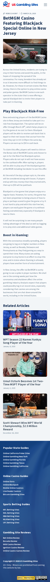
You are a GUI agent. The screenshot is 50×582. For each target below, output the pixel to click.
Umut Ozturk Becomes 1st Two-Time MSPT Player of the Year (23, 382)
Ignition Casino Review (13, 547)
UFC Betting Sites (11, 522)
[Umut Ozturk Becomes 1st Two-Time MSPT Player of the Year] (25, 364)
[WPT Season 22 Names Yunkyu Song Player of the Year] (25, 322)
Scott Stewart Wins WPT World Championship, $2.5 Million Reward (22, 426)
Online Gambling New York (15, 456)
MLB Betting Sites (11, 519)
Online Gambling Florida (14, 459)
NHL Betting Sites (11, 512)
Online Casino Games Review (16, 550)
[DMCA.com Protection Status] (26, 577)
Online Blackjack (10, 484)
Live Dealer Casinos (12, 491)
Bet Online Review (11, 537)
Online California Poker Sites (16, 453)
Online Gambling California (15, 466)
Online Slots (8, 481)
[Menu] (45, 4)
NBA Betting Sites (11, 516)
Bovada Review (10, 541)
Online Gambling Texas (13, 463)
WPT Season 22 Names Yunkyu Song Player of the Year (22, 341)
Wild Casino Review (12, 544)
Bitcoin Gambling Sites (13, 494)
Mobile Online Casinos (13, 487)
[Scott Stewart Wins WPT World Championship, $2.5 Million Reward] (25, 406)
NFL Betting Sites (11, 509)
